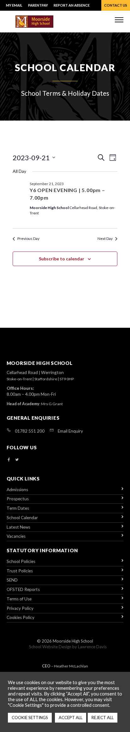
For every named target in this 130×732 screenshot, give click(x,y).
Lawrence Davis (92, 646)
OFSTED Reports (23, 589)
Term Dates (18, 508)
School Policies (21, 561)
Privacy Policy (20, 608)
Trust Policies (20, 570)
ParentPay (38, 5)
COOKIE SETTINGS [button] (30, 717)
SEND (12, 579)
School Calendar (22, 517)
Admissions (17, 489)
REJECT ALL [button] (103, 717)
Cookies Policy (20, 617)
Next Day (105, 238)
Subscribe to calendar (61, 258)
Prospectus (18, 498)
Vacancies (16, 536)
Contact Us (115, 5)
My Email (14, 5)
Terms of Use (19, 598)
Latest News (18, 527)
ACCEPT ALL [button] (70, 717)
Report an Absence (72, 5)
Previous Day (28, 238)
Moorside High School (73, 641)
